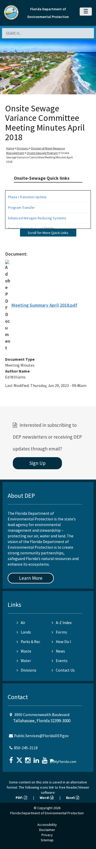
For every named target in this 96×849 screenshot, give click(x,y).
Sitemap (47, 840)
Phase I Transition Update (27, 197)
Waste (26, 651)
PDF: (20, 797)
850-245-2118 (26, 747)
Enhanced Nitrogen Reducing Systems (37, 218)
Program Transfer (21, 207)
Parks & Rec (30, 641)
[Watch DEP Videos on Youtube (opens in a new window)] (45, 758)
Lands (26, 632)
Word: (45, 797)
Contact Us (65, 670)
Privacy (47, 835)
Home (10, 148)
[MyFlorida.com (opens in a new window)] (64, 759)
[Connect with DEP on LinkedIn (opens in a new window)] (37, 758)
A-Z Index (64, 622)
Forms (61, 632)
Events (62, 660)
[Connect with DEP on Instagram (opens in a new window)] (28, 758)
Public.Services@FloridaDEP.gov (41, 735)
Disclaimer (47, 829)
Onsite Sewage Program (42, 153)
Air (23, 622)
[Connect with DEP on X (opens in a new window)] (20, 758)
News (60, 651)
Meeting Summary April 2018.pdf (44, 305)
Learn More (30, 578)
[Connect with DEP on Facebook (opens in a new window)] (11, 758)
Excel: (71, 797)
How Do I (63, 641)
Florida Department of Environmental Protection (47, 813)
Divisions (22, 148)
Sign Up (37, 463)
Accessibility (47, 824)
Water (26, 660)
